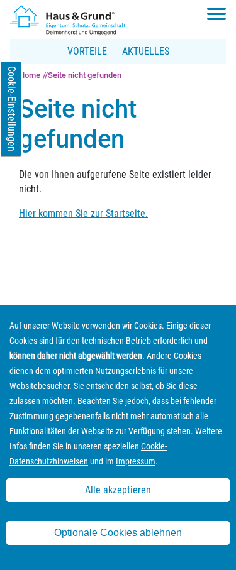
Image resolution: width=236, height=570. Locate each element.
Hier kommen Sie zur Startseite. (83, 213)
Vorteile (87, 51)
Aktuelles (145, 51)
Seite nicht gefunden (84, 75)
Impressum (135, 461)
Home (29, 75)
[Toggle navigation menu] (216, 14)
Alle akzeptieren (118, 490)
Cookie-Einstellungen (12, 108)
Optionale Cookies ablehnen (118, 532)
